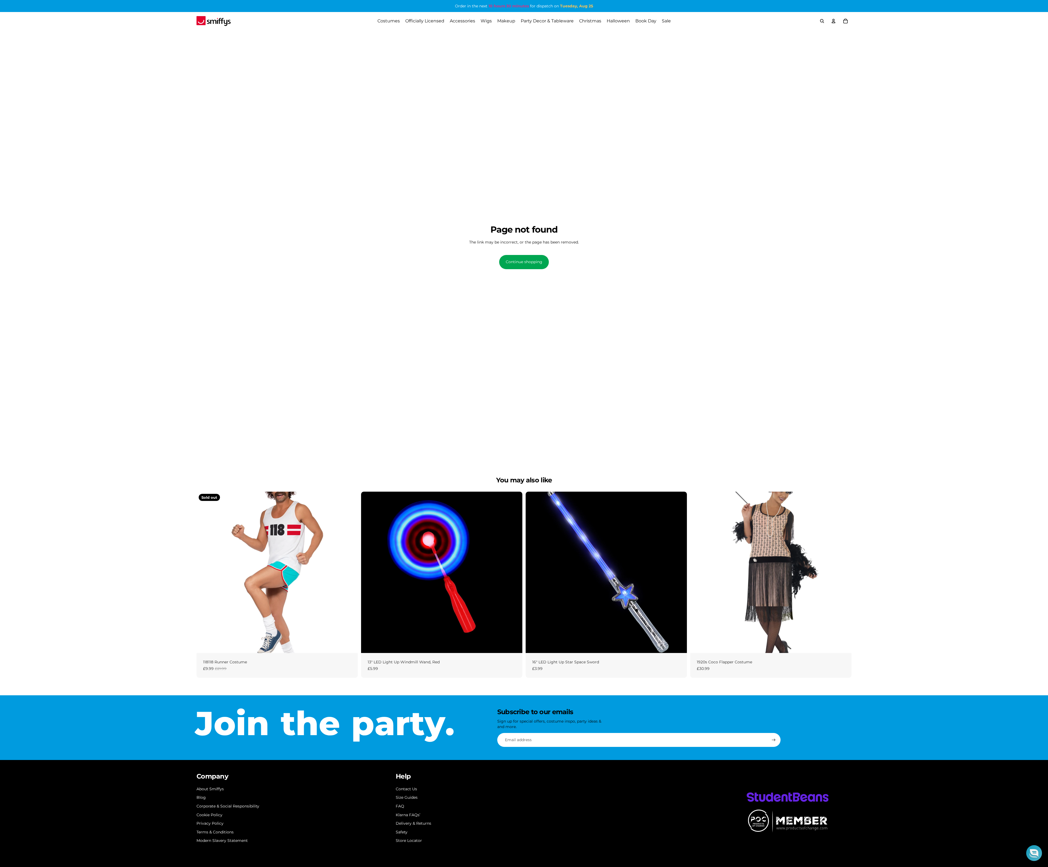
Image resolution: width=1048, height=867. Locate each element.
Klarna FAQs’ (408, 814)
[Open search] (822, 21)
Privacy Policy (210, 823)
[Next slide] (349, 572)
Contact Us (406, 788)
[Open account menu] (833, 21)
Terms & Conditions (215, 832)
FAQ (400, 806)
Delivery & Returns (413, 823)
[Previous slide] (204, 572)
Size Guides (407, 797)
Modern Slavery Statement (222, 840)
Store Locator (409, 840)
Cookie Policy (209, 814)
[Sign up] (774, 740)
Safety (401, 832)
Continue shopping (524, 261)
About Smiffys (210, 788)
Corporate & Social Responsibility (227, 806)
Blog (201, 797)
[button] (1034, 853)
